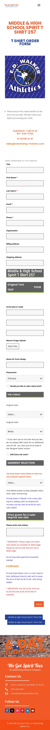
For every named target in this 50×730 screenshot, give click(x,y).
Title (8, 164)
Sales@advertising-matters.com (25, 143)
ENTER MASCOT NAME (14, 307)
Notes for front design (16, 359)
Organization (12, 230)
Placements (11, 372)
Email (9, 204)
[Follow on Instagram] (17, 711)
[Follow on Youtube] (33, 711)
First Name (12, 177)
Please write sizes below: (17, 525)
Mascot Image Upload (16, 340)
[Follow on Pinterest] (22, 711)
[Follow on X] (12, 711)
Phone (9, 217)
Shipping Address (14, 257)
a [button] (39, 5)
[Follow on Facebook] (7, 711)
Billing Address (12, 244)
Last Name (11, 191)
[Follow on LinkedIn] (28, 711)
